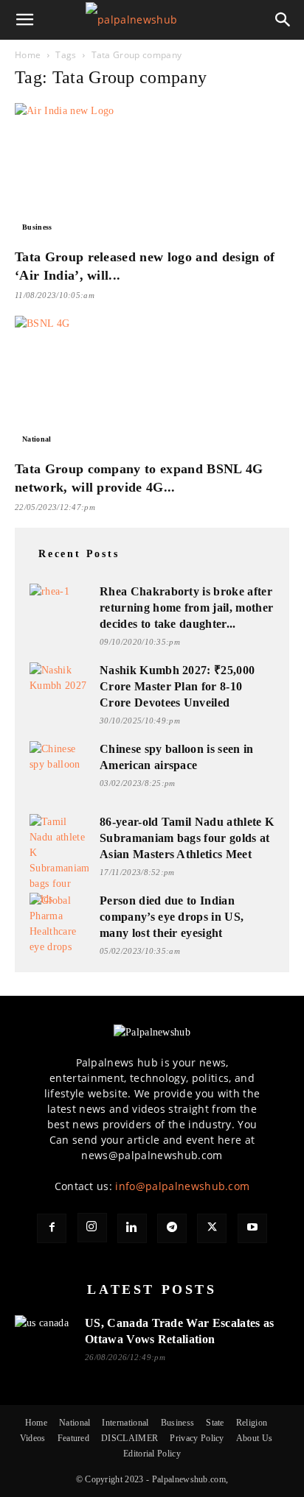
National (37, 439)
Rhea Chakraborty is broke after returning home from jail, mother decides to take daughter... (186, 607)
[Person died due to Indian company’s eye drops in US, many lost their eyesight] (59, 924)
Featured (74, 1438)
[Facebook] (51, 1228)
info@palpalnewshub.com (182, 1186)
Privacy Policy (197, 1438)
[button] (25, 20)
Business (37, 227)
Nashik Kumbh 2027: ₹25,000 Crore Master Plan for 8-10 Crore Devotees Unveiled (177, 686)
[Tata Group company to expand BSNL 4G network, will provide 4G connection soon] (152, 383)
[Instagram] (92, 1227)
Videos (33, 1438)
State (215, 1423)
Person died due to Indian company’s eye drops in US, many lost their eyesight (171, 916)
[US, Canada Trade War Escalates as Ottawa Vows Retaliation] (44, 1331)
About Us (254, 1438)
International (125, 1423)
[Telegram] (172, 1228)
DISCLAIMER (129, 1438)
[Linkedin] (132, 1228)
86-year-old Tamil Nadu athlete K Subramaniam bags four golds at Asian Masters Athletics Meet (187, 837)
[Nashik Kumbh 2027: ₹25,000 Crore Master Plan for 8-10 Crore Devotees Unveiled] (59, 679)
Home (28, 55)
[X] (212, 1228)
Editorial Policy (152, 1453)
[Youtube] (252, 1228)
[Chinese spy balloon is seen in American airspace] (59, 757)
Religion (252, 1423)
